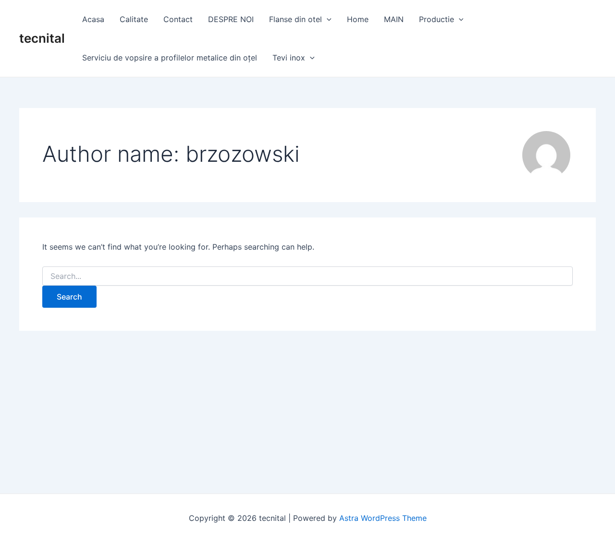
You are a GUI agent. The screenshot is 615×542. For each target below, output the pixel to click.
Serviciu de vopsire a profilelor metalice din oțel (169, 57)
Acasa (93, 19)
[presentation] (327, 19)
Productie (436, 19)
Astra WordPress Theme (383, 518)
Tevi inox (288, 57)
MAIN (394, 19)
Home (358, 19)
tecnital (42, 38)
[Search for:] (307, 276)
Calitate (134, 19)
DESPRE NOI (231, 19)
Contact (178, 19)
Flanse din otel (295, 19)
